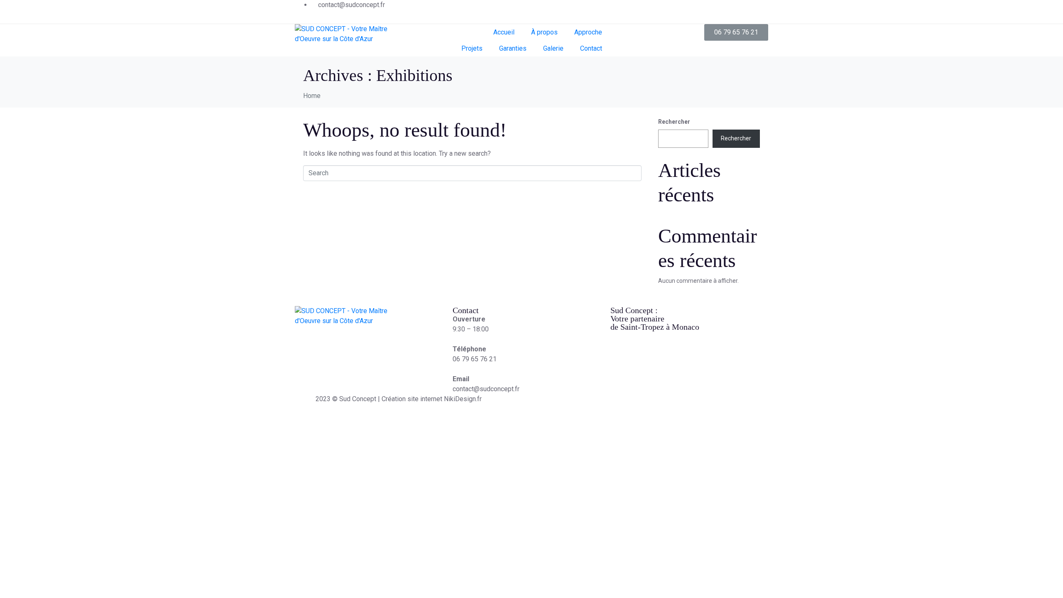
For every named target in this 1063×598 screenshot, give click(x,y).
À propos (544, 32)
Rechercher (674, 121)
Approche (588, 32)
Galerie (553, 48)
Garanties (513, 48)
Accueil (503, 32)
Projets (472, 48)
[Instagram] (757, 10)
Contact (591, 48)
